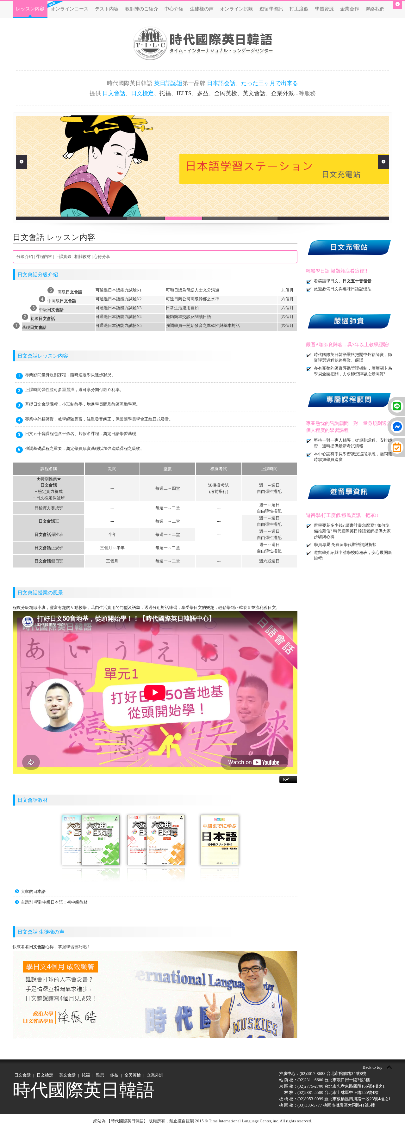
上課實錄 (63, 256)
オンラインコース (70, 8)
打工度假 (299, 8)
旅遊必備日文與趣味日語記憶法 (342, 288)
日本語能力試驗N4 (125, 316)
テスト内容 (107, 8)
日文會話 (22, 1075)
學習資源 (324, 8)
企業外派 (282, 93)
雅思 (100, 1075)
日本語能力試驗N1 (125, 290)
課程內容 (44, 256)
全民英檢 (225, 93)
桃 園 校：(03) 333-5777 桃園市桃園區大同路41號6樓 (327, 1105)
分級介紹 (24, 256)
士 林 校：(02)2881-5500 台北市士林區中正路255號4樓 (328, 1092)
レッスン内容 (30, 8)
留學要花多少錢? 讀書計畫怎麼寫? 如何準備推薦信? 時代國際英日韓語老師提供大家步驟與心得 (352, 531)
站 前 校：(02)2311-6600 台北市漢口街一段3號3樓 (324, 1079)
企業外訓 (155, 1075)
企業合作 (349, 8)
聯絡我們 (374, 8)
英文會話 (254, 93)
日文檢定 (45, 1075)
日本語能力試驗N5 (125, 325)
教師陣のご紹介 (141, 8)
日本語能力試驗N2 (125, 299)
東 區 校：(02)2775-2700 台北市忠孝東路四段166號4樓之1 (332, 1086)
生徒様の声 (202, 8)
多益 (203, 93)
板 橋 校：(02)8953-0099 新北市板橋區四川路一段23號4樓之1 (335, 1098)
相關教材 (82, 256)
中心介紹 (174, 8)
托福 (165, 93)
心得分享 (102, 256)
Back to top (373, 1067)
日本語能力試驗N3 (125, 307)
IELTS (184, 93)
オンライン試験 (236, 8)
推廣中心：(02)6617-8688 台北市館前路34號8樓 (322, 1073)
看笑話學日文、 (342, 281)
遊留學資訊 (271, 8)
